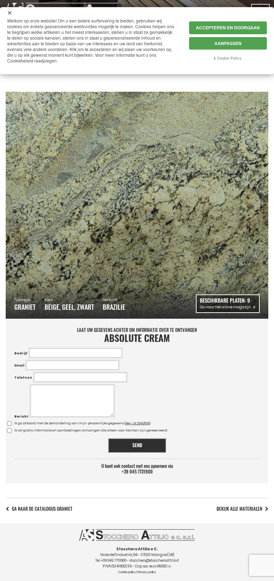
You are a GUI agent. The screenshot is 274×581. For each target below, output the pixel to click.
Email (19, 365)
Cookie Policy (229, 58)
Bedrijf (20, 353)
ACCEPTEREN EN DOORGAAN (228, 27)
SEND (137, 445)
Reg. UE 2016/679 (137, 423)
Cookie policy (127, 572)
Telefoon (23, 377)
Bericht (21, 416)
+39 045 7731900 (137, 472)
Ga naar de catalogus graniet (42, 508)
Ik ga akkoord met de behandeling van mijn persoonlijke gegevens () (82, 423)
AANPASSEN (228, 43)
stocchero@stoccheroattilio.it (154, 560)
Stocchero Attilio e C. (137, 549)
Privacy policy (147, 572)
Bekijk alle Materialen (239, 508)
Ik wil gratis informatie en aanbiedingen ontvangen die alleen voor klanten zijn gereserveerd (90, 430)
